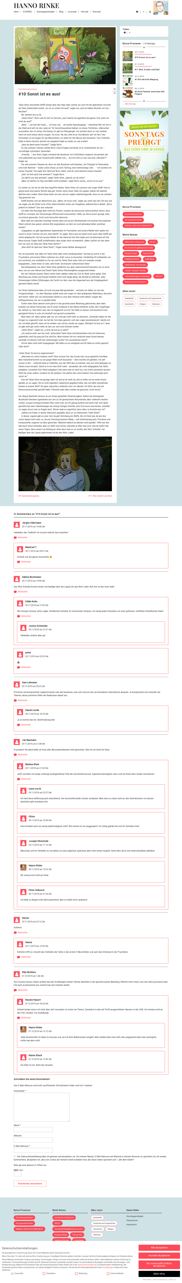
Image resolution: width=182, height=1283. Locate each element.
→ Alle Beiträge (129, 104)
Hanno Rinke (36, 5)
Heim (16, 11)
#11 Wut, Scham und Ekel (100, 496)
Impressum (131, 1224)
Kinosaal (97, 11)
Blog (61, 11)
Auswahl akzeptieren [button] (159, 1255)
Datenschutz (132, 1220)
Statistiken (50, 1273)
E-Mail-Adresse (22, 1146)
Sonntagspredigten (46, 11)
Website (18, 1135)
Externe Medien (117, 1273)
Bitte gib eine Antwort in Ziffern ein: (30, 1165)
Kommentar (20, 1091)
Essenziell (19, 1273)
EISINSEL (27, 11)
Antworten (22, 537)
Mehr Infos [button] (159, 1273)
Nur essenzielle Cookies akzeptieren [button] (159, 1264)
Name (17, 1125)
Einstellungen (108, 1267)
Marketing (83, 1273)
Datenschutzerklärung (31, 1156)
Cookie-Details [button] (147, 1279)
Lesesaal (72, 11)
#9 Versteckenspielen (29, 496)
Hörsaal (84, 11)
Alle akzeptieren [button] (159, 1247)
